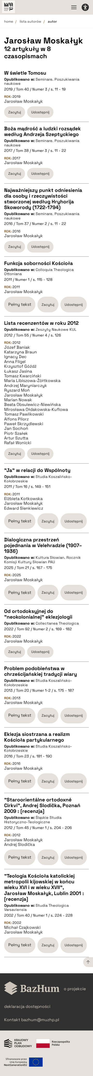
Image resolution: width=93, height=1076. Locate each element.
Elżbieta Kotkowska (23, 498)
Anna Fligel (15, 361)
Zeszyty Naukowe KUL (56, 329)
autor (52, 21)
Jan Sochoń (16, 428)
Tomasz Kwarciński (22, 376)
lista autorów (30, 21)
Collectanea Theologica (57, 623)
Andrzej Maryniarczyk (25, 385)
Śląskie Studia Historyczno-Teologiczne (32, 819)
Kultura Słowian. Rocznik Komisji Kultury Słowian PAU (42, 559)
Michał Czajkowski (22, 927)
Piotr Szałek (16, 433)
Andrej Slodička (19, 844)
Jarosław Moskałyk (23, 101)
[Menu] (74, 7)
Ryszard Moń (17, 390)
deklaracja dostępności (27, 1006)
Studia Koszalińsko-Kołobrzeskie (38, 478)
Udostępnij (40, 112)
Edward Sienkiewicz (23, 508)
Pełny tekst (19, 304)
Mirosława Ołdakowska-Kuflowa (36, 409)
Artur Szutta (16, 438)
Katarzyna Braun (20, 352)
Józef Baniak (17, 347)
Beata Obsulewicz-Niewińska (32, 404)
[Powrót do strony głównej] (32, 989)
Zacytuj (14, 112)
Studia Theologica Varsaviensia (36, 907)
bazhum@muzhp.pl (40, 1019)
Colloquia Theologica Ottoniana (39, 271)
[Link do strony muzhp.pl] (8, 7)
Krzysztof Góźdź (20, 366)
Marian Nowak (18, 400)
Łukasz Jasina (18, 371)
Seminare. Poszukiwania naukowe (41, 81)
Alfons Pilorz (16, 419)
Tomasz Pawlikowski (24, 414)
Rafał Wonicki (17, 442)
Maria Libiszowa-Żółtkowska (32, 380)
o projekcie (75, 988)
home (8, 21)
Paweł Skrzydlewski (23, 424)
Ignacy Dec (15, 356)
